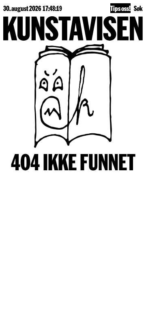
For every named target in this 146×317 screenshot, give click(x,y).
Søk (138, 8)
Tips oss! (120, 8)
